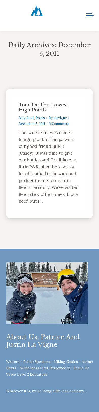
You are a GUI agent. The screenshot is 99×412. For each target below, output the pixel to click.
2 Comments (59, 124)
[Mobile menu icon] (90, 15)
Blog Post (26, 118)
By (58, 118)
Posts (40, 118)
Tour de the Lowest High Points (43, 107)
